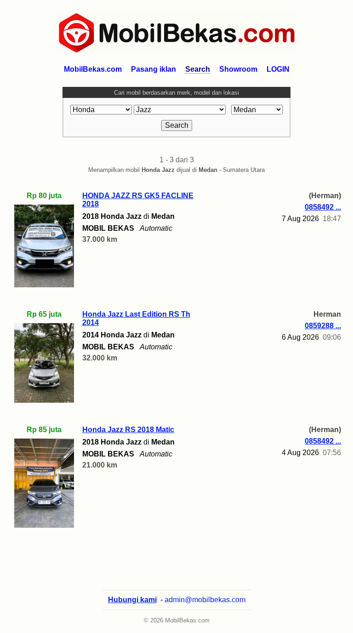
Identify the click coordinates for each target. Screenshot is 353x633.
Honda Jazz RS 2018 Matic (128, 429)
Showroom (238, 69)
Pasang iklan (153, 69)
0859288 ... (323, 326)
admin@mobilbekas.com (205, 600)
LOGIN (278, 69)
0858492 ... (323, 207)
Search (197, 69)
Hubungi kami (132, 600)
